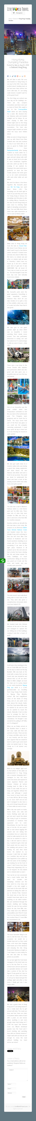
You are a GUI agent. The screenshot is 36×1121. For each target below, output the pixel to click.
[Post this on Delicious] (13, 76)
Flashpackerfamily (12, 150)
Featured (15, 18)
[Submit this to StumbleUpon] (18, 76)
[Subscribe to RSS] (25, 76)
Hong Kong (22, 67)
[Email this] (23, 76)
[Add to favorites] (20, 76)
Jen (16, 65)
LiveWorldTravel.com (21, 1106)
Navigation (19, 13)
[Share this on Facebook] (8, 76)
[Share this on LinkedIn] (15, 76)
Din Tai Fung (15, 187)
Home (10, 18)
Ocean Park (23, 246)
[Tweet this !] (11, 76)
